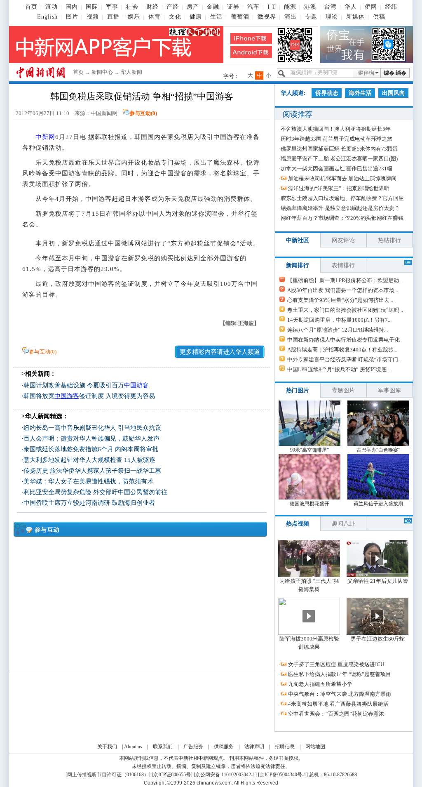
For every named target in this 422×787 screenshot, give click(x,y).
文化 (175, 17)
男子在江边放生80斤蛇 (378, 639)
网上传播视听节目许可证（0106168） (108, 775)
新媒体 (355, 17)
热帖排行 (389, 240)
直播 (113, 17)
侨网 (371, 7)
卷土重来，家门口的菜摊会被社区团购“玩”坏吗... (345, 310)
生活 (216, 17)
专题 (311, 17)
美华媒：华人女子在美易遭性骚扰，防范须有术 (88, 481)
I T (271, 7)
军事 (112, 7)
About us (133, 746)
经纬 (391, 7)
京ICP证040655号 (172, 775)
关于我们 (107, 746)
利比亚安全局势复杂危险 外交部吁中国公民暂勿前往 (95, 492)
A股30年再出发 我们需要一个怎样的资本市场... (342, 290)
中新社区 (297, 240)
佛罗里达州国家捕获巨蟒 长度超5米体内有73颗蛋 (339, 149)
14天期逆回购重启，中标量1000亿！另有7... (339, 320)
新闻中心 (102, 72)
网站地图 (315, 746)
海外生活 (360, 93)
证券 (233, 7)
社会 (132, 7)
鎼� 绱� (395, 73)
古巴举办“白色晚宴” (378, 450)
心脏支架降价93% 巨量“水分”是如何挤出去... (340, 300)
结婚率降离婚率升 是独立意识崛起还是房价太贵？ (340, 208)
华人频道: (293, 93)
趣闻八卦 (343, 524)
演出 (290, 17)
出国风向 (393, 93)
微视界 (267, 17)
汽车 (253, 7)
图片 (72, 17)
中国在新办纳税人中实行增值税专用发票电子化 (343, 340)
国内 (72, 7)
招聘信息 (285, 746)
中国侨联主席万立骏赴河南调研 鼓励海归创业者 (89, 503)
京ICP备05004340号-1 (283, 775)
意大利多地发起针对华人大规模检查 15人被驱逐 (89, 460)
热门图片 (297, 390)
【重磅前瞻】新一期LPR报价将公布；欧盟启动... (345, 280)
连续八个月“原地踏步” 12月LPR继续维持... (337, 330)
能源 (290, 7)
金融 (213, 7)
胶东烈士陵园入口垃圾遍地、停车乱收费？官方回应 (342, 198)
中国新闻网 (104, 113)
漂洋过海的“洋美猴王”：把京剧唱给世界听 (338, 188)
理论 (332, 17)
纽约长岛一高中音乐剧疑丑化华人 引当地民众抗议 (92, 427)
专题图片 (343, 390)
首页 (31, 7)
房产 (193, 7)
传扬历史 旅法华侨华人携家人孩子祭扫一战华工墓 (92, 470)
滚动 (51, 7)
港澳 (310, 7)
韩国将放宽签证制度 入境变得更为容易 (89, 396)
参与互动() (143, 113)
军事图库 (389, 390)
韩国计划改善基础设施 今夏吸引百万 (86, 385)
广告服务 (193, 746)
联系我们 (163, 746)
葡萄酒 (240, 17)
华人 (351, 7)
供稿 (379, 17)
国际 (92, 7)
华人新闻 (131, 72)
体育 (154, 17)
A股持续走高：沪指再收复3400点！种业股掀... (342, 349)
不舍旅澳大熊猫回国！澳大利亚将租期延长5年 (336, 129)
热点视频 (297, 524)
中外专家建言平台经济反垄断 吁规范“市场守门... (344, 359)
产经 (172, 7)
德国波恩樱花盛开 (309, 504)
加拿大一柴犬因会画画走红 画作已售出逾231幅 (336, 168)
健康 (196, 17)
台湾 (330, 7)
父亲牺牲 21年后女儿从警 (377, 581)
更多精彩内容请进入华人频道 (220, 352)
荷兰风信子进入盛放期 (378, 504)
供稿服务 (224, 746)
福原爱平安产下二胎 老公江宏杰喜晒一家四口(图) (339, 159)
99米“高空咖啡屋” (309, 450)
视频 (93, 17)
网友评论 (343, 240)
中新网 (45, 137)
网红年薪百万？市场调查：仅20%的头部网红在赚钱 (342, 218)
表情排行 (343, 265)
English (47, 17)
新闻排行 (297, 265)
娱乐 (134, 17)
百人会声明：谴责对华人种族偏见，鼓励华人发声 (91, 438)
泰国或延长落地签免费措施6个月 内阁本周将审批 (90, 449)
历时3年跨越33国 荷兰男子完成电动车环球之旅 (336, 139)
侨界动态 (326, 93)
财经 (152, 7)
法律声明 (254, 746)
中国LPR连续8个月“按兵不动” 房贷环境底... (338, 369)
